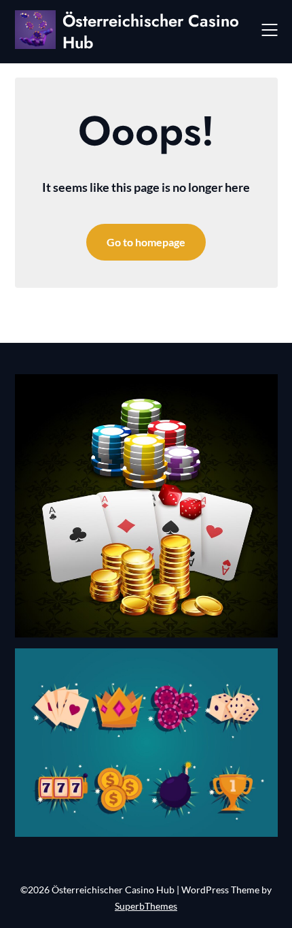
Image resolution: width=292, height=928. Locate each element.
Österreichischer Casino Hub (150, 31)
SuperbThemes (146, 906)
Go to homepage (146, 241)
